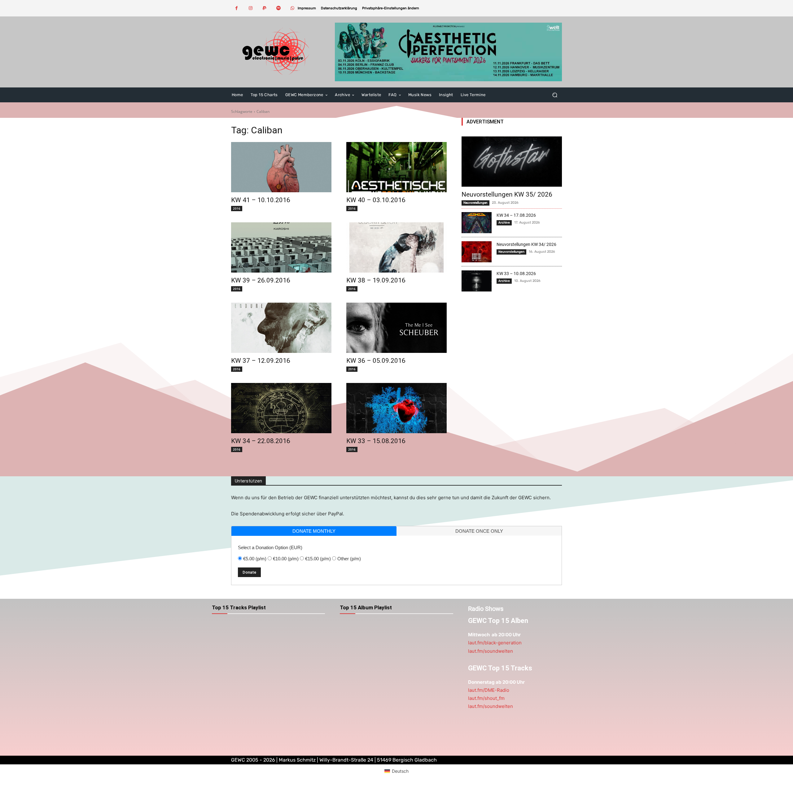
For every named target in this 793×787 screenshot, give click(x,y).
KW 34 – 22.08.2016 (260, 441)
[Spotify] (278, 8)
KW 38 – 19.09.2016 (375, 280)
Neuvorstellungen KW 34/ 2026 (526, 244)
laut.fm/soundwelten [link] (490, 651)
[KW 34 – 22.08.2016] (281, 408)
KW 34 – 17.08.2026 (516, 215)
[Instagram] (250, 8)
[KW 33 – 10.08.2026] (477, 280)
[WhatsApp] (292, 8)
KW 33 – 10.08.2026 (516, 273)
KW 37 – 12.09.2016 (260, 360)
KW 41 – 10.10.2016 (260, 200)
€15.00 (318, 558)
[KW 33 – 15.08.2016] (396, 408)
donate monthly (313, 531)
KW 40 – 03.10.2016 (375, 200)
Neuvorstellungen (475, 202)
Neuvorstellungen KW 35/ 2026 (507, 194)
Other (349, 558)
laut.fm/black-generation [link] (495, 643)
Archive (504, 223)
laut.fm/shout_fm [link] (486, 698)
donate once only (479, 531)
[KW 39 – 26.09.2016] (281, 247)
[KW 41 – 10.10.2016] (281, 167)
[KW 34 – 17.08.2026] (477, 222)
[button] (390, 8)
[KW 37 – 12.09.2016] (281, 328)
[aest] (448, 52)
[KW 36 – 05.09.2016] (396, 328)
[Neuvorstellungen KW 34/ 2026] (477, 251)
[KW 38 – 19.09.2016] (396, 247)
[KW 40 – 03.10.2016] (396, 167)
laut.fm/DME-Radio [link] (488, 690)
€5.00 (254, 558)
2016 (236, 208)
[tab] (313, 531)
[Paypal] (264, 8)
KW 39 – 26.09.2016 (260, 280)
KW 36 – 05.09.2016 (375, 360)
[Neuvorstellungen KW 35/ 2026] (512, 161)
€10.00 (286, 558)
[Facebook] (236, 8)
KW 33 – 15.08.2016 (375, 441)
